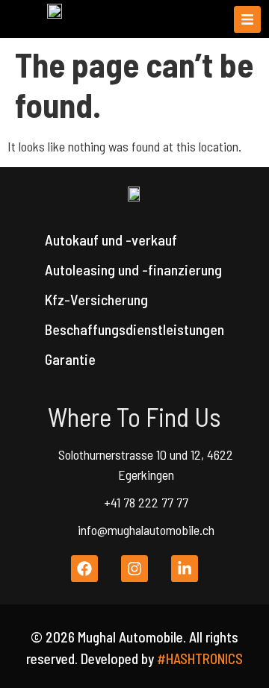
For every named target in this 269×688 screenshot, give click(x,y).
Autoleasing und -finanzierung (133, 269)
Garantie (70, 359)
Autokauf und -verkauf (111, 239)
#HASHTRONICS (200, 658)
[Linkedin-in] (184, 568)
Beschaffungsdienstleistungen (134, 329)
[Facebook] (84, 568)
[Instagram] (134, 568)
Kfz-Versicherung (96, 299)
